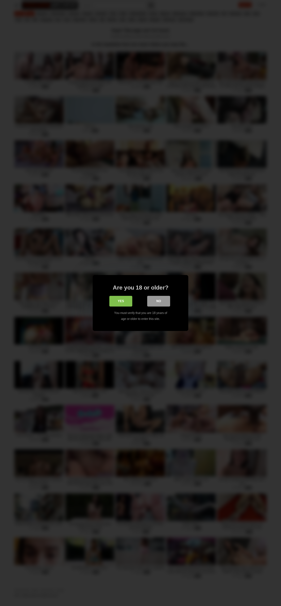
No (158, 301)
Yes (121, 301)
